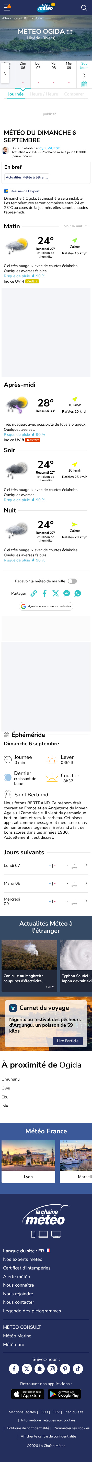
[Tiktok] (78, 1369)
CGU (44, 1412)
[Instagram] (52, 1369)
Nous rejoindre (18, 1294)
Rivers (27, 18)
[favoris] (69, 31)
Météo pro (13, 1344)
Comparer (74, 94)
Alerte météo (16, 1277)
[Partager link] (33, 593)
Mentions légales (22, 1412)
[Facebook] (14, 1369)
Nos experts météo (22, 1259)
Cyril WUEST (49, 148)
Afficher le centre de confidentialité (48, 1436)
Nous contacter (18, 1302)
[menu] (8, 8)
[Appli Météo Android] (64, 1394)
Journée (16, 94)
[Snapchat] (39, 1369)
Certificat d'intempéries (27, 1268)
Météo (5, 18)
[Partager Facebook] (44, 593)
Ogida (38, 18)
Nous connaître (18, 1285)
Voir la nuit (73, 226)
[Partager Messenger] (66, 593)
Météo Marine (17, 1336)
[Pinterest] (65, 1369)
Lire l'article (68, 1041)
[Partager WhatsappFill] (77, 593)
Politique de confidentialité (28, 1428)
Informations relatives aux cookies (48, 1420)
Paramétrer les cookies (72, 1428)
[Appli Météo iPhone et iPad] (27, 1394)
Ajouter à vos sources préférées (49, 606)
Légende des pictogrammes (32, 1311)
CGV (56, 1412)
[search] (84, 8)
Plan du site (73, 1412)
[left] (5, 73)
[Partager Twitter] (55, 593)
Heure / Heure (44, 94)
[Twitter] (27, 1369)
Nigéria (16, 18)
